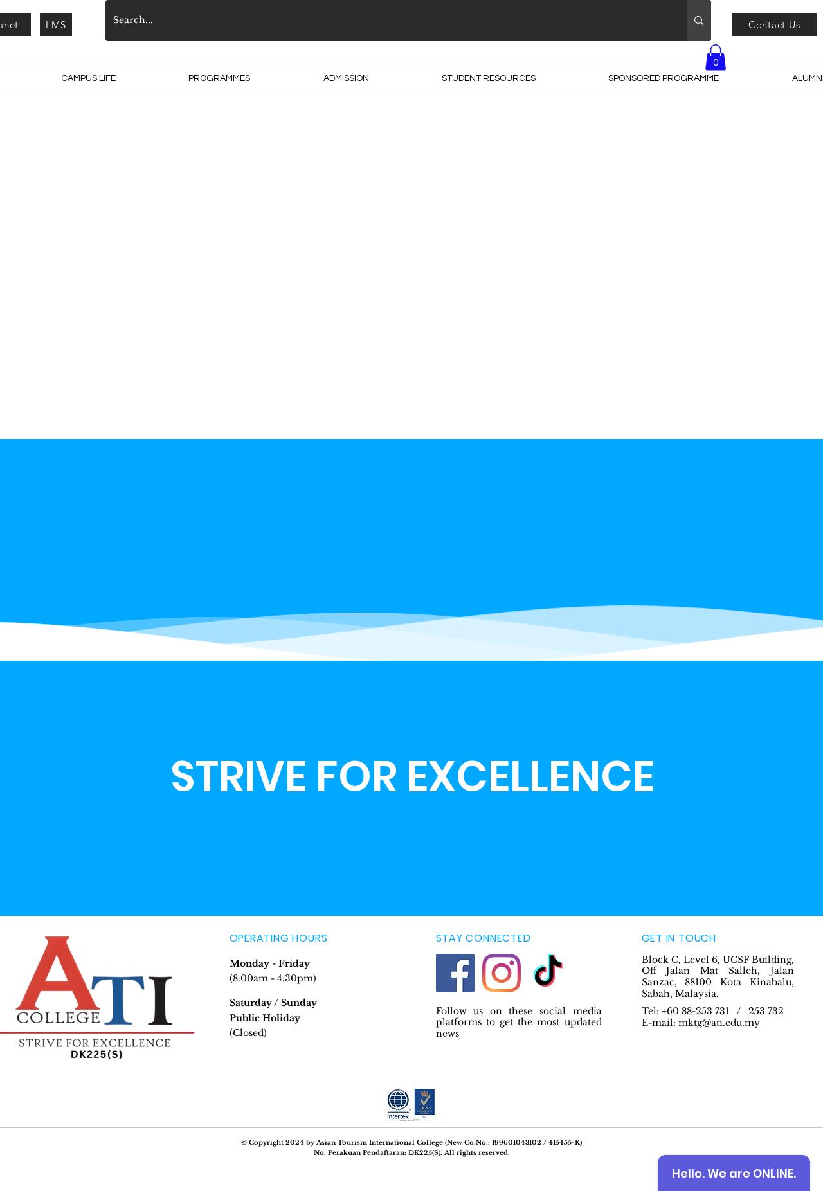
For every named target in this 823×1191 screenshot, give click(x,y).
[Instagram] (501, 973)
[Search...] (699, 20)
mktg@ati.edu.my (719, 1022)
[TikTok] (548, 973)
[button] (88, 78)
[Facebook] (455, 973)
